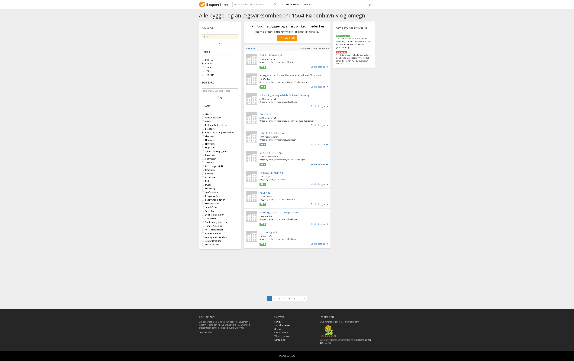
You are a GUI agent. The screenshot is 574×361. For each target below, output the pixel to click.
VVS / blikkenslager (214, 229)
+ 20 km (209, 67)
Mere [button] (306, 4)
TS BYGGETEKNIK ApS (271, 172)
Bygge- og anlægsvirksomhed (219, 132)
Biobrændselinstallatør (216, 125)
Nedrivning (210, 188)
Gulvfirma (209, 162)
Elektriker (209, 136)
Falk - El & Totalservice (272, 133)
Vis (220, 43)
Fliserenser (210, 140)
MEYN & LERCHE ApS (271, 153)
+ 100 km (209, 74)
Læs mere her (206, 332)
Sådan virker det (282, 332)
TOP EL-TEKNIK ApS (270, 55)
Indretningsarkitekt (214, 166)
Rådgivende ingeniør (215, 199)
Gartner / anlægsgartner (216, 151)
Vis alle (208, 113)
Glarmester (210, 158)
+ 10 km (209, 63)
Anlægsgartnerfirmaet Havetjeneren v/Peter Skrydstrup (290, 75)
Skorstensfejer (212, 203)
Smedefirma (211, 207)
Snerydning (210, 211)
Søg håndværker (282, 325)
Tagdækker (210, 218)
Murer (208, 184)
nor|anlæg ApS (268, 232)
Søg (220, 97)
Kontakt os (279, 339)
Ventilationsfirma (213, 240)
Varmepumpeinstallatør (216, 237)
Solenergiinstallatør (214, 214)
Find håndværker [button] (289, 4)
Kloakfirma (210, 169)
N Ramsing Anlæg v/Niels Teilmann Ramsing (284, 95)
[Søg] (275, 4)
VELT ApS (264, 192)
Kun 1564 (209, 59)
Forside (277, 321)
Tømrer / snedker (213, 225)
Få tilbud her (287, 37)
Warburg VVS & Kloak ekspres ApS (278, 212)
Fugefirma (210, 147)
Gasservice (210, 155)
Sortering (250, 48)
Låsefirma (210, 177)
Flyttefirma (210, 143)
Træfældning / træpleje (216, 222)
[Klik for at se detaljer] (251, 59)
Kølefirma (210, 173)
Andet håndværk (213, 117)
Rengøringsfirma (213, 196)
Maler (208, 181)
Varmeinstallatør (213, 233)
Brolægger (210, 128)
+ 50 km (209, 71)
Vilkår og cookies (282, 336)
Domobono (265, 114)
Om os (277, 329)
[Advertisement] (287, 272)
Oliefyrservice (211, 192)
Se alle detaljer (318, 66)
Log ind (370, 4)
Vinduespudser (212, 244)
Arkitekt (208, 121)
